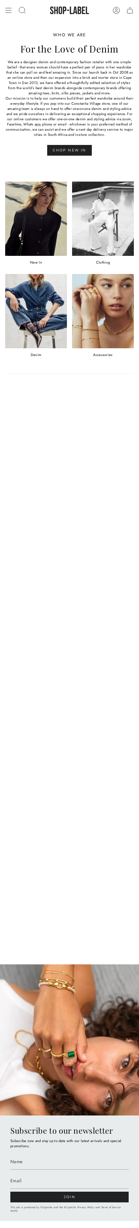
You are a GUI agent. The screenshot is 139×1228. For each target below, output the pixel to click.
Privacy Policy (85, 1207)
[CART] (130, 10)
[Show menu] (8, 10)
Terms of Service (111, 1207)
